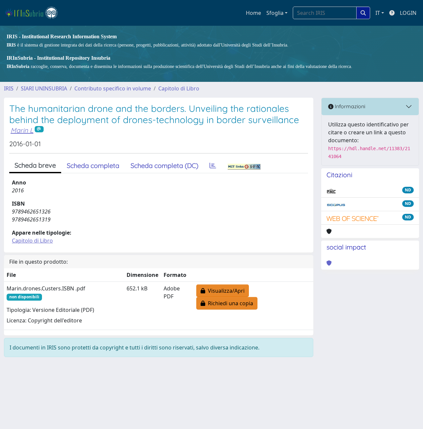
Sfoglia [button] (275, 12)
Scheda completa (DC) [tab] (164, 165)
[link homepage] (34, 13)
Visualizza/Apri (225, 290)
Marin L (22, 130)
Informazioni (349, 106)
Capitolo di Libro (178, 88)
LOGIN (408, 12)
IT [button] (377, 12)
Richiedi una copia (229, 303)
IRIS (9, 88)
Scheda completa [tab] (93, 165)
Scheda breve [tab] (35, 165)
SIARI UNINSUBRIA (44, 88)
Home (253, 12)
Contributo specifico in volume (112, 88)
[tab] (213, 166)
